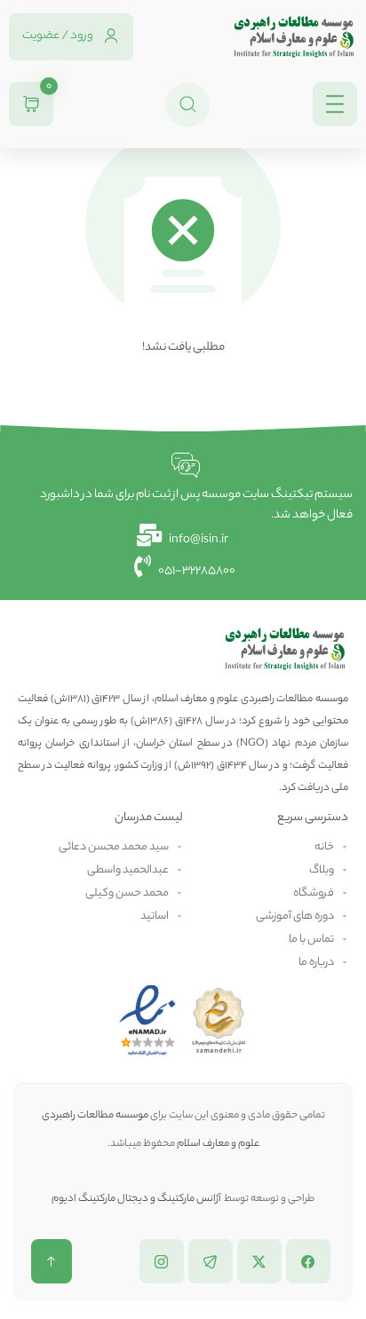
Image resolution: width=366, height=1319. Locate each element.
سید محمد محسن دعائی (114, 847)
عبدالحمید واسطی (128, 870)
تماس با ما (311, 939)
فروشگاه (313, 893)
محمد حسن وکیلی (127, 893)
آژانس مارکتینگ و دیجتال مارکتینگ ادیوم (137, 1199)
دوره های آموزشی (295, 916)
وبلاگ (321, 870)
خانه (324, 847)
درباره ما (316, 962)
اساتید (154, 916)
